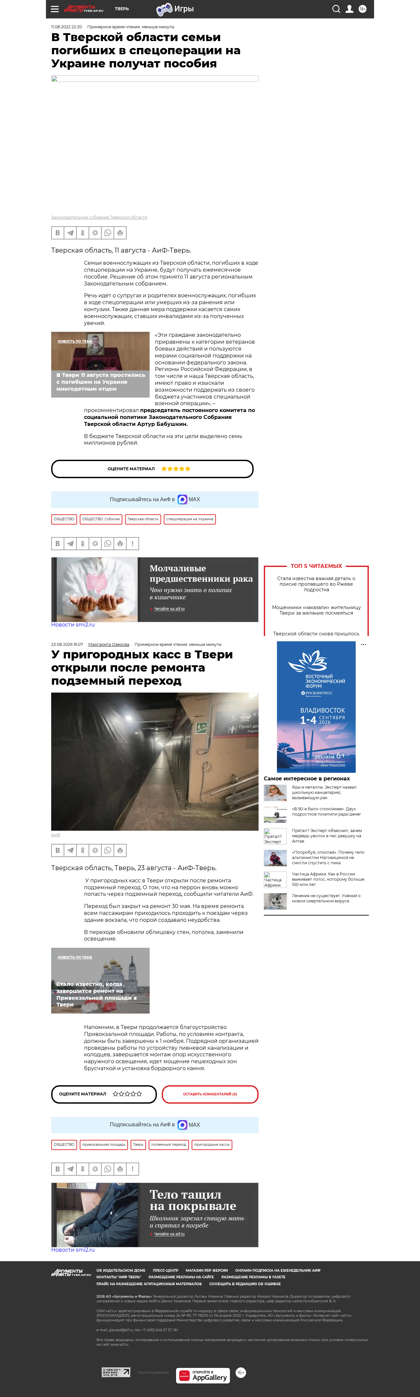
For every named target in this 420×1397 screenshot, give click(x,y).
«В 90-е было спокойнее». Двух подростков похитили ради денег (326, 811)
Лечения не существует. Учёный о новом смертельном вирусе (326, 898)
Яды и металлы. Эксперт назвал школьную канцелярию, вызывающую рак (324, 792)
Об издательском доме (120, 1270)
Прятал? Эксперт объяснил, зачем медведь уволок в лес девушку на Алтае (327, 836)
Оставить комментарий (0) (210, 1094)
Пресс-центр (165, 1270)
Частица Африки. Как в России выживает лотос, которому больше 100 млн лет (328, 879)
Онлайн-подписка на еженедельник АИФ (278, 1270)
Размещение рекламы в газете (253, 1277)
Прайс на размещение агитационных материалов (149, 1284)
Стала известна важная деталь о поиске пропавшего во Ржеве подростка (316, 584)
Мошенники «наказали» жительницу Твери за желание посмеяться (316, 610)
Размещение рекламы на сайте (181, 1277)
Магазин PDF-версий (207, 1270)
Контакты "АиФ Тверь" (118, 1277)
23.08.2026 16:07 (67, 644)
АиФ (55, 834)
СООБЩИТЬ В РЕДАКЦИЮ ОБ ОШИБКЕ (245, 1284)
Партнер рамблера (153, 1372)
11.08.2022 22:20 (66, 26)
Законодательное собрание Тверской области (99, 217)
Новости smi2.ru (73, 625)
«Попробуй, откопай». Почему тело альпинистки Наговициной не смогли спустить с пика (328, 857)
